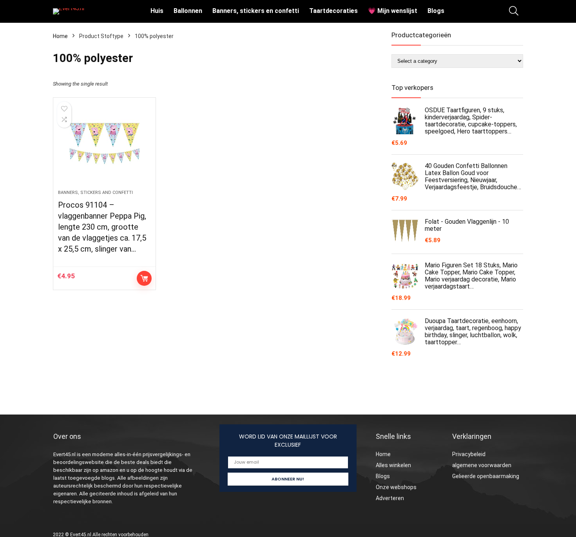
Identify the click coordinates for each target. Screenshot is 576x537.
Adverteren (390, 498)
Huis (156, 11)
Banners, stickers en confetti (255, 11)
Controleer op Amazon (144, 278)
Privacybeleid (468, 454)
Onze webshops (396, 487)
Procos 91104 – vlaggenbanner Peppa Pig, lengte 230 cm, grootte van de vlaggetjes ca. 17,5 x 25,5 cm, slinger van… (102, 227)
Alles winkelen (393, 465)
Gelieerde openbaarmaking (485, 476)
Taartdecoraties (333, 11)
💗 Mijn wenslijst (392, 11)
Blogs (435, 11)
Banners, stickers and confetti (95, 192)
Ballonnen (188, 11)
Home (60, 36)
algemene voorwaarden (481, 465)
